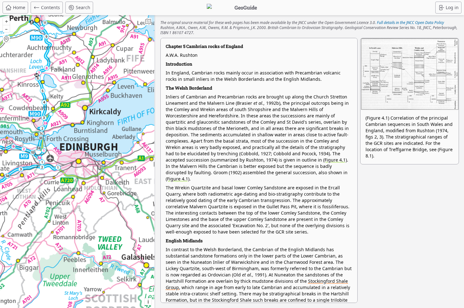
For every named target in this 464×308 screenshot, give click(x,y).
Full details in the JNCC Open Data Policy (410, 22)
